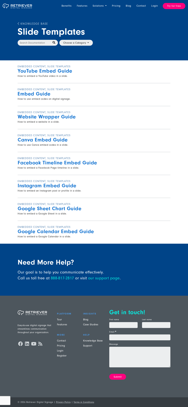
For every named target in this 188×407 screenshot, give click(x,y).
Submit (118, 376)
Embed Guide (34, 94)
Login (154, 5)
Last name (147, 320)
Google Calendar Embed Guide (56, 231)
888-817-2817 (62, 278)
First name (114, 320)
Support (87, 345)
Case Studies (90, 324)
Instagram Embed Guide (47, 186)
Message (113, 344)
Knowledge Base (33, 23)
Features (82, 5)
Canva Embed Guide (43, 140)
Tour (59, 319)
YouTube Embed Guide (45, 71)
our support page (104, 278)
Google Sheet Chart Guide (49, 208)
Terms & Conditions (84, 402)
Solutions (99, 5)
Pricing (116, 5)
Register (62, 355)
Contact (141, 5)
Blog (128, 5)
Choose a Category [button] (74, 42)
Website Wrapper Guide (47, 117)
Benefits (66, 5)
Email (112, 332)
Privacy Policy (63, 402)
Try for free (174, 5)
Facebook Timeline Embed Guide (57, 163)
